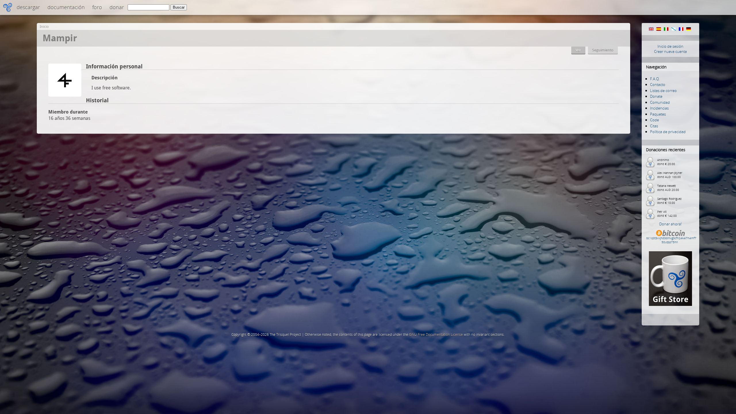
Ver (578, 50)
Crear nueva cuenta (670, 51)
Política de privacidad (668, 131)
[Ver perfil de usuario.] (64, 95)
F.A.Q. (655, 78)
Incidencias (659, 108)
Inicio (44, 26)
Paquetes (658, 114)
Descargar (28, 7)
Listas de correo (663, 90)
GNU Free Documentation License (436, 334)
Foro (97, 7)
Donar (117, 7)
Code (654, 119)
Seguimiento (603, 50)
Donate (656, 96)
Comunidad (660, 102)
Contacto (657, 84)
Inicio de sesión (670, 46)
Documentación (66, 7)
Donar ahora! (670, 224)
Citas (654, 126)
